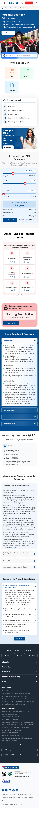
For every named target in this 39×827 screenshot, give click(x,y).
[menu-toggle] (36, 3)
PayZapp (30, 701)
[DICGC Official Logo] (10, 774)
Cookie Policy (6, 794)
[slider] (13, 173)
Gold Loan (18, 693)
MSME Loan (22, 704)
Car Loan (15, 691)
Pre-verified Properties (9, 696)
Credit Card (6, 701)
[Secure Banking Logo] (6, 781)
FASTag (4, 704)
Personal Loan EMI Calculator (22, 711)
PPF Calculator (6, 730)
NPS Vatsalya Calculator (9, 741)
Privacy (27, 794)
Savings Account (23, 696)
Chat (20, 655)
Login (28, 3)
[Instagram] (6, 790)
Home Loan (26, 693)
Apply (11, 262)
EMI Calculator (6, 711)
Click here (31, 389)
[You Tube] (10, 790)
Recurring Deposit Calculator (11, 735)
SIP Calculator (17, 730)
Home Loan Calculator (27, 722)
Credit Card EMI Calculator (10, 727)
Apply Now (7, 33)
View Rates (10, 323)
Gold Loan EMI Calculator (10, 722)
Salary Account (7, 699)
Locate (33, 655)
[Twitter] (13, 790)
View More (19, 294)
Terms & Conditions (17, 794)
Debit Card (14, 701)
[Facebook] (3, 790)
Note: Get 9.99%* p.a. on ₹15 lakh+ (27, 220)
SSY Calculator (25, 727)
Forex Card (22, 701)
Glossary (4, 800)
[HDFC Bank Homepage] (2, 8)
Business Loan (24, 691)
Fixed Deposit (12, 704)
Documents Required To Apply (18, 118)
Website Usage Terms (25, 797)
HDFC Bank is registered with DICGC (23, 773)
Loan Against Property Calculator (12, 725)
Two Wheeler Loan (8, 693)
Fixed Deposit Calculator (10, 733)
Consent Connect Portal (9, 797)
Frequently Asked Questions (17, 122)
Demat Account (30, 699)
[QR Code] (4, 774)
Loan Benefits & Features (16, 110)
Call (8, 655)
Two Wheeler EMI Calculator (11, 717)
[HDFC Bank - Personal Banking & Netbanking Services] (10, 767)
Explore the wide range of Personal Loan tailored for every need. (19, 246)
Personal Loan (6, 691)
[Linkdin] (17, 790)
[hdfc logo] (10, 3)
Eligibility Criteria (13, 114)
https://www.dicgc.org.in (22, 776)
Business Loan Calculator (10, 719)
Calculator (11, 106)
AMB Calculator (29, 725)
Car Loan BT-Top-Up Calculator (12, 738)
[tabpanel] (19, 372)
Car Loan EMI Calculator (9, 714)
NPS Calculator (28, 738)
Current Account (18, 699)
